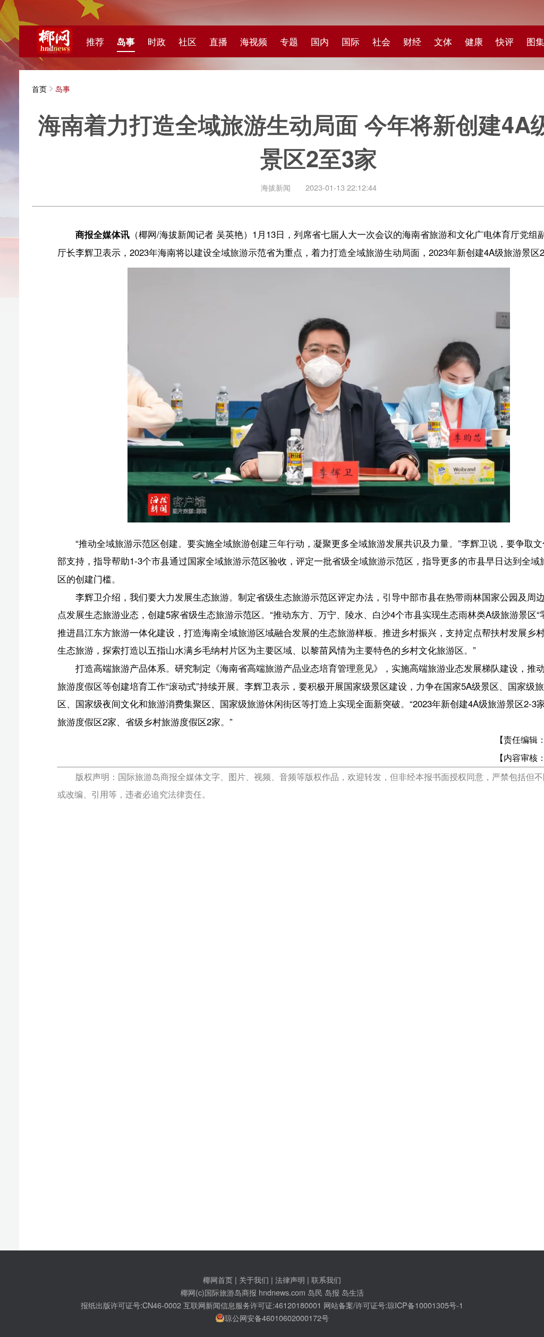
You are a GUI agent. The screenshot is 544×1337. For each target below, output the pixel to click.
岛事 (126, 41)
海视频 (253, 41)
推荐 (95, 41)
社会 (381, 41)
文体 (443, 41)
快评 (505, 41)
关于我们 (254, 1279)
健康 (474, 41)
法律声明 (290, 1279)
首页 (39, 88)
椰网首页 (218, 1279)
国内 (320, 41)
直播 (218, 41)
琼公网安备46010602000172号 (277, 1317)
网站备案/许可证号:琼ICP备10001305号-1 (393, 1304)
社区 (187, 41)
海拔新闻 (276, 187)
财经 (412, 41)
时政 (157, 41)
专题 (289, 41)
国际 (351, 41)
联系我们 (326, 1279)
